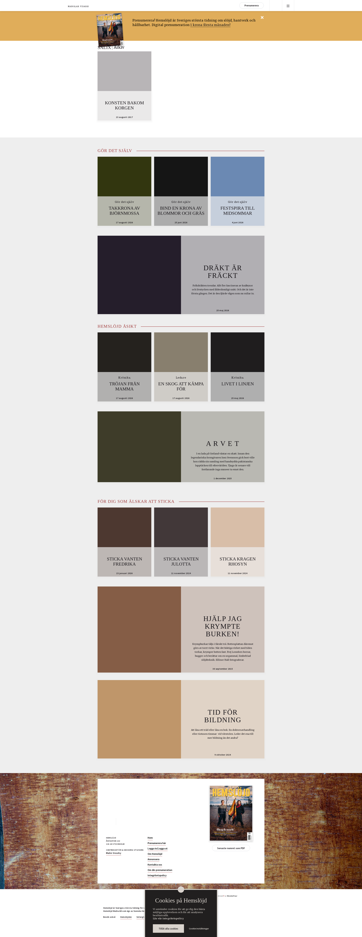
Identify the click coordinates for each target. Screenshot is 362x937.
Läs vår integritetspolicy (168, 918)
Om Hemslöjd (155, 853)
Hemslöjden (126, 917)
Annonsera (153, 859)
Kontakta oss (155, 864)
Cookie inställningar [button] (199, 928)
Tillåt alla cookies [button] (168, 928)
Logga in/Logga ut (158, 848)
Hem (150, 837)
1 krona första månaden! (210, 25)
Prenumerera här (157, 843)
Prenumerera (251, 5)
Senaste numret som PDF (231, 848)
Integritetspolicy (157, 875)
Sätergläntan (143, 917)
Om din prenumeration (160, 870)
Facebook (109, 821)
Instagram (122, 821)
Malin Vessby (113, 853)
